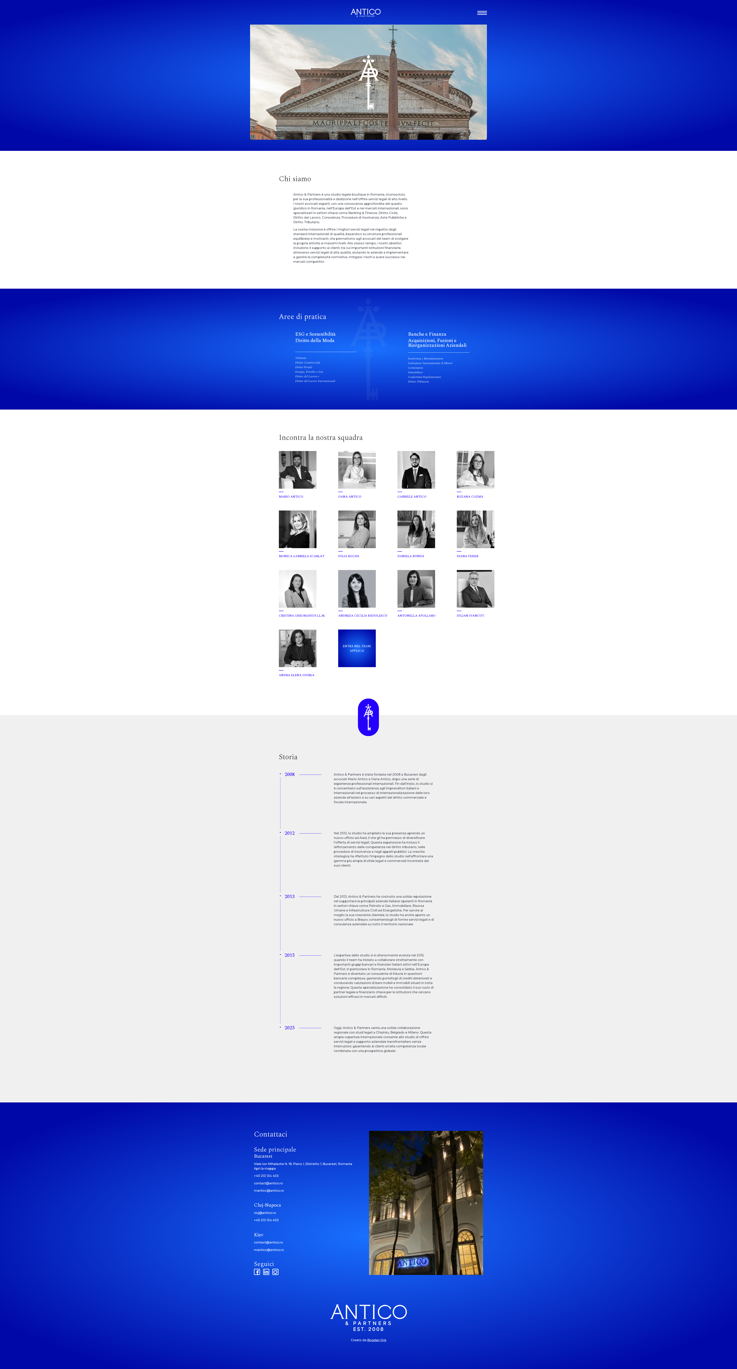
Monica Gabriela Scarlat (301, 556)
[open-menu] (482, 13)
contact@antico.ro (268, 1183)
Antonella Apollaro (416, 615)
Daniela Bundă (410, 556)
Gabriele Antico (411, 496)
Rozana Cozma (470, 496)
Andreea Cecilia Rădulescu (362, 615)
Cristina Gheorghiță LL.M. (302, 615)
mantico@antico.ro (269, 1190)
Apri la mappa (265, 1168)
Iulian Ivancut (470, 615)
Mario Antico (291, 496)
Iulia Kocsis (348, 556)
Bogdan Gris (376, 1340)
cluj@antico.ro (265, 1213)
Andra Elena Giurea (296, 675)
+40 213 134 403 (266, 1176)
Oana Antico (349, 496)
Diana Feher (467, 556)
